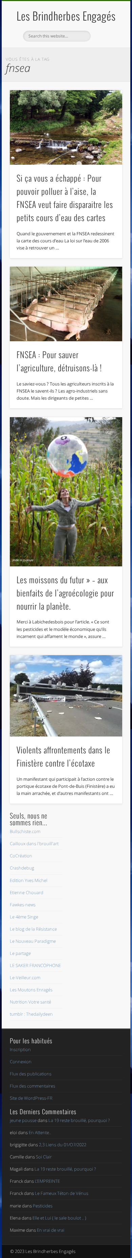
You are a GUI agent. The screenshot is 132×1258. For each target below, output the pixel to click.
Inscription (20, 1049)
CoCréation (21, 856)
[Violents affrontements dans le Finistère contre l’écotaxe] (66, 696)
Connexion (20, 1062)
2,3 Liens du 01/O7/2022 (62, 1145)
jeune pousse (23, 1120)
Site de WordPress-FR (31, 1098)
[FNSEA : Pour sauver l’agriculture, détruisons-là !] (66, 304)
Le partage (20, 953)
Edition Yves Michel (28, 880)
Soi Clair (44, 1157)
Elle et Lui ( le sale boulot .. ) (59, 1218)
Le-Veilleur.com (25, 977)
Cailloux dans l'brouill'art (34, 843)
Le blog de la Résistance (33, 929)
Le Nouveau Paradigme (33, 941)
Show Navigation (105, 60)
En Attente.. (40, 1132)
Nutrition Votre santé (30, 1002)
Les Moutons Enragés (31, 990)
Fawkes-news (23, 905)
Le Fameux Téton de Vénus (61, 1193)
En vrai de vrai (50, 1230)
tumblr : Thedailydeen (31, 1014)
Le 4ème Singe (24, 917)
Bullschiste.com (25, 831)
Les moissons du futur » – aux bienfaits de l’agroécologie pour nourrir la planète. (65, 592)
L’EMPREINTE (47, 1181)
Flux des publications (30, 1074)
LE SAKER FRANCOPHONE (35, 965)
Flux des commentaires (32, 1086)
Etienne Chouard (26, 892)
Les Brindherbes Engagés (66, 16)
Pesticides (42, 1206)
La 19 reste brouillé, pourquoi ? (79, 1120)
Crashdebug (22, 868)
